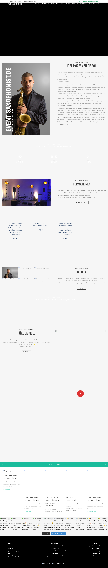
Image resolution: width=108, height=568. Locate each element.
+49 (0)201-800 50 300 (14, 551)
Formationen (80, 202)
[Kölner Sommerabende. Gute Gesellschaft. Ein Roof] (16, 524)
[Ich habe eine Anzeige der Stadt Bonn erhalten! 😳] (49, 524)
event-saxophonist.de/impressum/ (90, 556)
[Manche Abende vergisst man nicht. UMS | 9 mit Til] (5, 524)
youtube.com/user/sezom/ (55, 556)
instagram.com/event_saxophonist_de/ (55, 551)
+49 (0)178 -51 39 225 (13, 556)
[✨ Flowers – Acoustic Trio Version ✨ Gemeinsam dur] (70, 524)
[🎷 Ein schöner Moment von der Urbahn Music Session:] (81, 524)
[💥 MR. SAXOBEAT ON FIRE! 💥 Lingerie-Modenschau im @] (92, 524)
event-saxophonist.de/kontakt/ (91, 546)
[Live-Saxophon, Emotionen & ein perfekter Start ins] (38, 524)
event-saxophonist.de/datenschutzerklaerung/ (87, 551)
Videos (25, 351)
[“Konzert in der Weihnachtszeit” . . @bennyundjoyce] (59, 524)
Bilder (81, 288)
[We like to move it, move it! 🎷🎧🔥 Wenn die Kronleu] (27, 524)
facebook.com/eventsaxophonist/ (54, 546)
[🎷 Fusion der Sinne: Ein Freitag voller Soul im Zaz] (103, 524)
